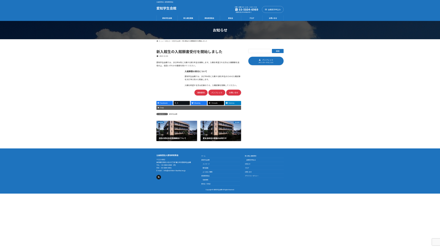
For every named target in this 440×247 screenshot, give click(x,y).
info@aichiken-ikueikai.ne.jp (175, 170)
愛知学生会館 (173, 114)
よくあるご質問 (207, 172)
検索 (278, 51)
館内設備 (205, 168)
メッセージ (206, 164)
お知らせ (247, 164)
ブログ (247, 168)
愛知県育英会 (205, 176)
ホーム (203, 156)
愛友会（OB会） (206, 184)
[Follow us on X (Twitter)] (158, 177)
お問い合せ (248, 172)
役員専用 (205, 180)
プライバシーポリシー (252, 176)
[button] (201, 93)
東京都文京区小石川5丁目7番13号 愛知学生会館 (173, 162)
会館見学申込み (274, 9)
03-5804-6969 (166, 165)
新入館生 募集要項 (250, 156)
